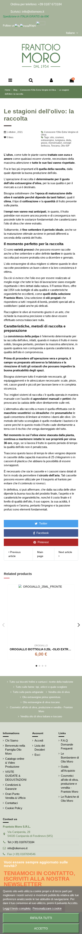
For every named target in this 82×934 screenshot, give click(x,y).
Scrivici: (15, 11)
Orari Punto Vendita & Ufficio (15, 795)
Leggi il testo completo (17, 908)
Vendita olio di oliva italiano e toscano (41, 716)
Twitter (42, 523)
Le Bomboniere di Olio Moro (70, 757)
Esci (37, 754)
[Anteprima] (71, 604)
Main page (40, 554)
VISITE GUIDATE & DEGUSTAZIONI (16, 775)
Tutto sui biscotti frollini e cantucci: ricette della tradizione (41, 681)
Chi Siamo (11, 740)
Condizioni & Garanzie (13, 786)
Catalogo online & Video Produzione (14, 762)
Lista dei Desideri (40, 747)
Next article (65, 552)
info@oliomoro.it (17, 848)
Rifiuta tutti (41, 918)
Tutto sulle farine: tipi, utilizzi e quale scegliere (41, 687)
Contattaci (11, 803)
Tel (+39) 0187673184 (20, 842)
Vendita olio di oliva (59, 692)
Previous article (14, 554)
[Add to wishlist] (71, 591)
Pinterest (43, 542)
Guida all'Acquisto (68, 768)
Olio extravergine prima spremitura (41, 697)
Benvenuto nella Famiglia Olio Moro (15, 749)
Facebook (42, 532)
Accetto (41, 928)
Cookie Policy (13, 808)
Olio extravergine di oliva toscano (41, 702)
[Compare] (71, 597)
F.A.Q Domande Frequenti (67, 744)
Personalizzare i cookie (47, 908)
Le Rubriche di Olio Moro (70, 798)
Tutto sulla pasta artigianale (28, 692)
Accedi (39, 740)
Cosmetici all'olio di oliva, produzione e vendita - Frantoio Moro (41, 709)
